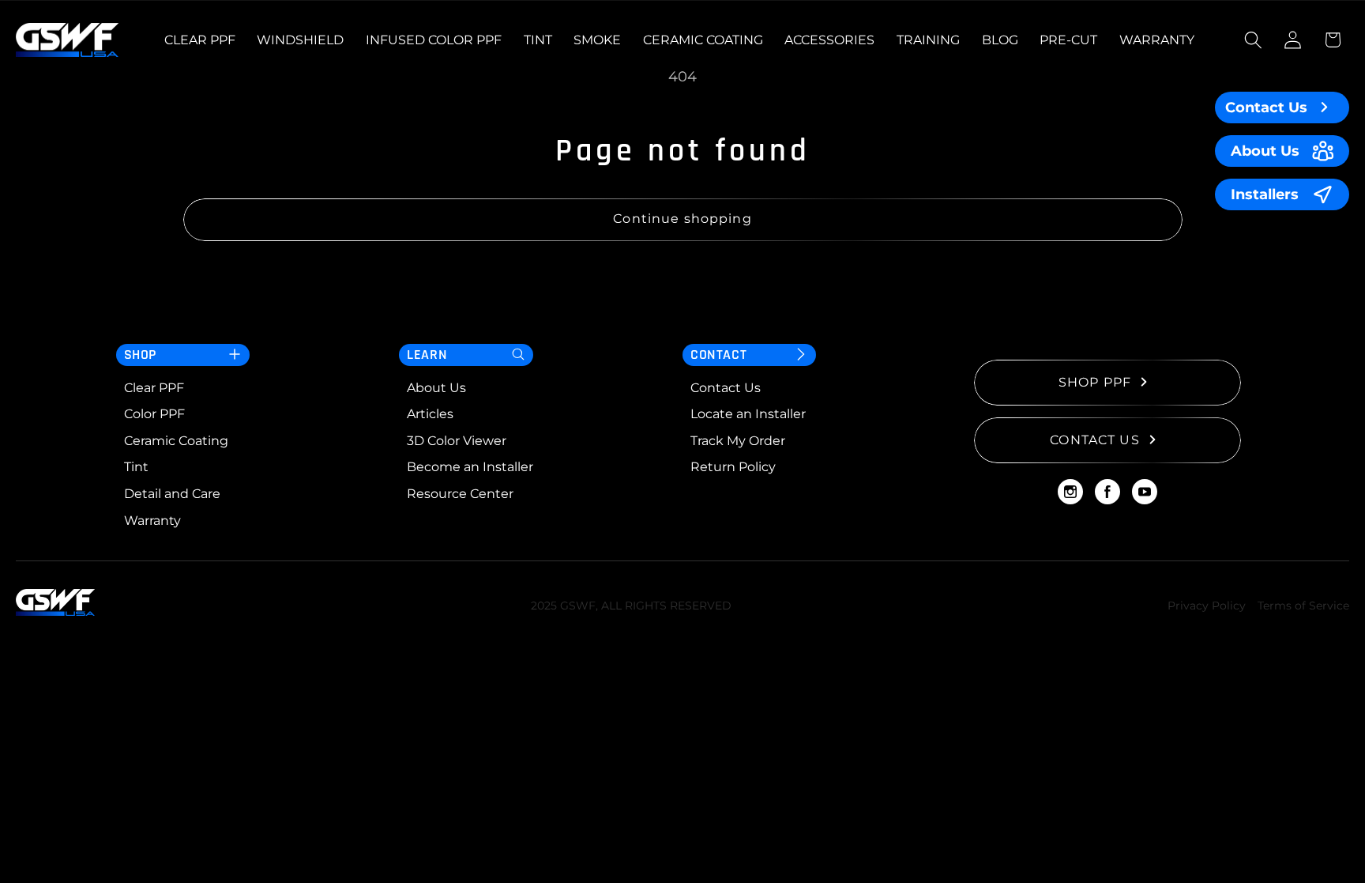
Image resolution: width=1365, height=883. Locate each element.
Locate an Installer (748, 413)
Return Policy (733, 466)
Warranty (152, 520)
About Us (1265, 151)
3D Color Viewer (456, 440)
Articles (430, 413)
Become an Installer (470, 466)
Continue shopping (682, 218)
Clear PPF (154, 387)
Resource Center (460, 493)
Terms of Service (1303, 605)
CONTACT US (1095, 439)
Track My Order (737, 440)
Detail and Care (172, 493)
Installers (1265, 194)
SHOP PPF (1095, 382)
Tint (136, 466)
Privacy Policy (1207, 605)
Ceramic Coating (176, 440)
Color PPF (154, 413)
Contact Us (1266, 107)
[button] (1253, 40)
